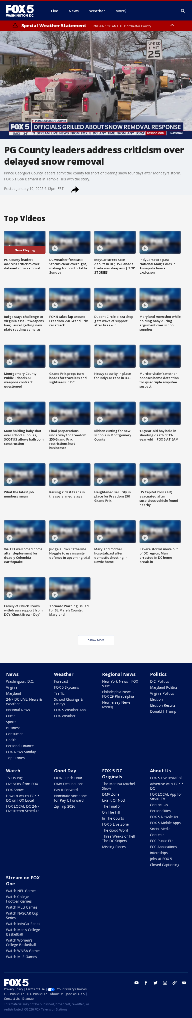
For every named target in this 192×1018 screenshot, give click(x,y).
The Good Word (115, 830)
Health (11, 739)
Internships (159, 852)
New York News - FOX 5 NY (120, 683)
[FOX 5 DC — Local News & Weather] (22, 11)
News (12, 674)
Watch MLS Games (21, 956)
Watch (13, 771)
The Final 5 (111, 806)
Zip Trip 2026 (64, 806)
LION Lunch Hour (68, 777)
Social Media (160, 828)
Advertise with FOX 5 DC (167, 786)
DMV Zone (111, 794)
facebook (146, 983)
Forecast (61, 681)
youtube (136, 983)
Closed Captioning (164, 864)
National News (18, 709)
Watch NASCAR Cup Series (22, 915)
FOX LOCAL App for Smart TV (166, 796)
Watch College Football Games (19, 899)
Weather (64, 674)
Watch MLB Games (22, 907)
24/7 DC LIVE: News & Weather (24, 701)
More (120, 10)
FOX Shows (15, 789)
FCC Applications (163, 846)
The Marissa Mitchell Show (119, 786)
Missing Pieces (114, 846)
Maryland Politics (164, 687)
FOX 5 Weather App (70, 709)
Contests (157, 834)
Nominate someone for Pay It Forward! (70, 798)
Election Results (163, 705)
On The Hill (111, 812)
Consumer (14, 733)
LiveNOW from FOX (22, 783)
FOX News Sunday (21, 751)
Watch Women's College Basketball (21, 942)
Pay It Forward (66, 789)
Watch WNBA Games (23, 950)
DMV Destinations (69, 783)
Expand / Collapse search (183, 11)
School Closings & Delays (68, 701)
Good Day (65, 771)
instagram (165, 983)
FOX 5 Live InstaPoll (166, 777)
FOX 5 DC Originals (112, 774)
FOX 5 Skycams (66, 687)
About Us (160, 771)
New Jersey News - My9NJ (117, 704)
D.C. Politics (159, 681)
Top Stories (15, 757)
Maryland (13, 693)
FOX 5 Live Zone (115, 824)
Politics (158, 674)
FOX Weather (65, 715)
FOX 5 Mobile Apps (165, 822)
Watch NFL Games (21, 890)
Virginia (12, 687)
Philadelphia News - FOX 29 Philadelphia (118, 694)
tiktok (174, 983)
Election (156, 699)
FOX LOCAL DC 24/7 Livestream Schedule (23, 808)
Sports (11, 721)
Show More (96, 640)
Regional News (119, 674)
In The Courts (113, 818)
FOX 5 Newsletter (164, 816)
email (184, 983)
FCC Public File (162, 840)
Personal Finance (20, 745)
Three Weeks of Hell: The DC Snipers (119, 838)
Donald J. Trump (163, 711)
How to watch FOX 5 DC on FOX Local (23, 798)
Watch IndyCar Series (23, 923)
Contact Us (159, 804)
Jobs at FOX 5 (161, 858)
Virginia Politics (162, 693)
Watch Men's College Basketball (23, 932)
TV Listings (15, 777)
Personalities (160, 810)
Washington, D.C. (20, 681)
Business (13, 727)
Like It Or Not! (113, 800)
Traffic (59, 693)
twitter (156, 983)
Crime (11, 715)
